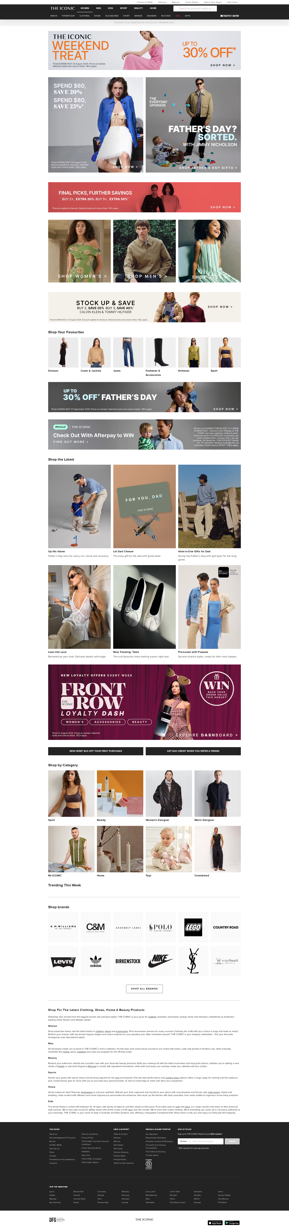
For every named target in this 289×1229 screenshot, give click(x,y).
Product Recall (120, 1159)
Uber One (85, 1155)
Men (98, 8)
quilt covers (214, 1092)
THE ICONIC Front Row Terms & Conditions (95, 1142)
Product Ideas (120, 1156)
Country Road (79, 1199)
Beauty (138, 8)
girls (178, 1106)
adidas (52, 1195)
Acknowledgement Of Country (62, 1138)
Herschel (125, 1199)
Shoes (76, 1202)
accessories (122, 1031)
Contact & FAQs (144, 2)
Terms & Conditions (89, 1134)
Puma (172, 1199)
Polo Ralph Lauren (178, 1202)
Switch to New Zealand (124, 1163)
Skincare (92, 1066)
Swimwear (150, 1202)
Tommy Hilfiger (224, 1195)
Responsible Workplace (156, 1138)
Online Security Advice (91, 1148)
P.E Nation (222, 1202)
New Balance (151, 1195)
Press (51, 1152)
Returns (175, 2)
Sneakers (198, 1192)
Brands (52, 1141)
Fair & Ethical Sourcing (155, 1152)
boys (187, 1106)
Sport (123, 8)
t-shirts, (66, 1052)
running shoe (172, 1078)
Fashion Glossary (121, 1152)
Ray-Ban (173, 1195)
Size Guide (118, 1145)
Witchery (125, 1192)
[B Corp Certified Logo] (160, 1164)
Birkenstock (78, 1192)
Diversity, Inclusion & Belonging (159, 1141)
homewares (87, 1092)
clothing (152, 1017)
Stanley (101, 1195)
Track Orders (192, 2)
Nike (148, 1199)
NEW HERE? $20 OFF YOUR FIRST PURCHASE (96, 751)
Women (85, 8)
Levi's (51, 1192)
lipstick (61, 1066)
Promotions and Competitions (62, 1159)
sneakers (81, 1052)
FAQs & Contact (120, 1134)
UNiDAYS (85, 1152)
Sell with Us (54, 1149)
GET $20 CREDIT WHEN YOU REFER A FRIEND (193, 751)
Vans (100, 1199)
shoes (108, 1031)
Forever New (103, 1202)
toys (130, 1109)
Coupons (53, 1163)
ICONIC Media (55, 1145)
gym (117, 1078)
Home (153, 8)
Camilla (76, 1195)
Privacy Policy (87, 1138)
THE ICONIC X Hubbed (91, 1159)
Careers (52, 1156)
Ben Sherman (55, 1202)
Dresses (197, 1202)
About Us (53, 1134)
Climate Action (152, 1155)
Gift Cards (232, 2)
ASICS (196, 1199)
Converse (102, 1192)
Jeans (220, 1192)
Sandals (197, 1195)
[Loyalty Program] (231, 15)
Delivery (162, 2)
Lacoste (125, 1202)
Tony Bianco (223, 1199)
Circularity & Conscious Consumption (156, 1146)
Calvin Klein (175, 1192)
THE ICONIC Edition (90, 1162)
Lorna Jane (150, 1192)
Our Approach (152, 1134)
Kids (110, 8)
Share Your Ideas (212, 2)
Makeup (52, 1199)
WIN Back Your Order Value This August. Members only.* (144, 22)
